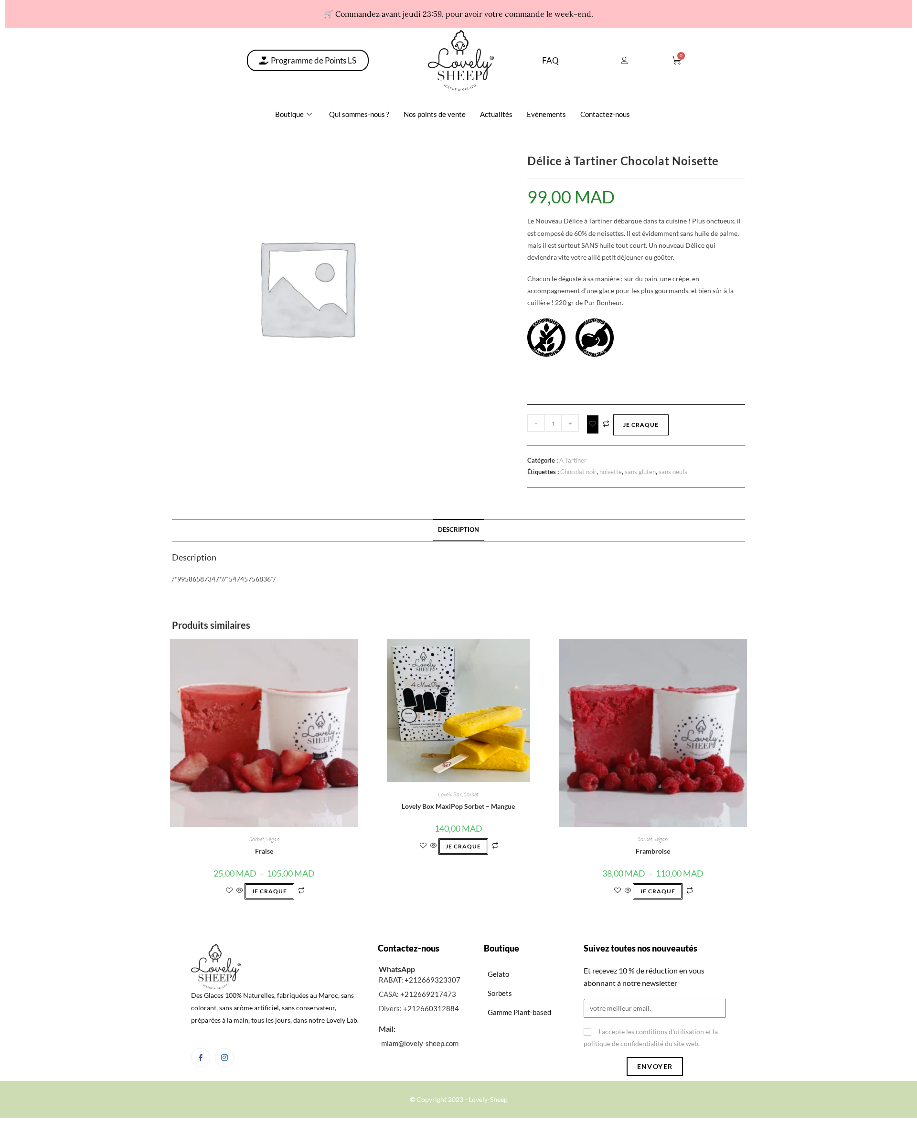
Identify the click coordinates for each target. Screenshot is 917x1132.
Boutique (289, 114)
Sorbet (256, 839)
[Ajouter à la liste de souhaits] (592, 424)
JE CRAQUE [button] (463, 846)
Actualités (496, 114)
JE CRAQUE (641, 424)
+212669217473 (428, 994)
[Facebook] (200, 1057)
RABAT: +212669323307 (419, 979)
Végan (272, 839)
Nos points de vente (435, 114)
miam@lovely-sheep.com (419, 1043)
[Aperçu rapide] (240, 891)
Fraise (264, 851)
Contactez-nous (605, 114)
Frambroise (653, 851)
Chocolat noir (578, 472)
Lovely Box (450, 794)
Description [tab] (458, 529)
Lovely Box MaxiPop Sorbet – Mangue (458, 806)
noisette (610, 472)
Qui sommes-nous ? (359, 114)
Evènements (546, 114)
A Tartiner (572, 460)
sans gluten (640, 472)
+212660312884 (431, 1008)
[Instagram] (224, 1057)
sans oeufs (673, 472)
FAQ (550, 60)
